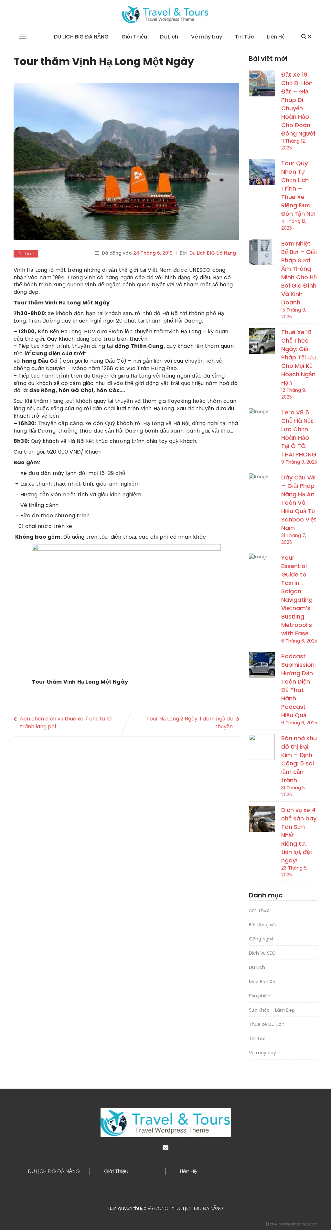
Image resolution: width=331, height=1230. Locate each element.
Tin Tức (244, 36)
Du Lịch (169, 36)
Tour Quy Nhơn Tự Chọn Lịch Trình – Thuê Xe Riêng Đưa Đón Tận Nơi (298, 188)
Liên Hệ (276, 36)
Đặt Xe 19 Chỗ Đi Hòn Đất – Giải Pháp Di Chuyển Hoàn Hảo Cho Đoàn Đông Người (298, 104)
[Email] (165, 1148)
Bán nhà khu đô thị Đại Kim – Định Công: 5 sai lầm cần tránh (299, 759)
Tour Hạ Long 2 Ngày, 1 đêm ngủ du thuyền (189, 722)
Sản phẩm (260, 996)
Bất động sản (263, 924)
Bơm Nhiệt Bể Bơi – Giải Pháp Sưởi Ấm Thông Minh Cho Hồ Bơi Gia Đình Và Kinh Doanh (299, 272)
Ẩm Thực (259, 910)
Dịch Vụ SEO (262, 953)
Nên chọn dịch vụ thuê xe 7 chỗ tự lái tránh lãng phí (66, 722)
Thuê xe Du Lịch (266, 1024)
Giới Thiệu (134, 36)
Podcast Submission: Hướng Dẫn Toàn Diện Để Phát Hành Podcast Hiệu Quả (298, 685)
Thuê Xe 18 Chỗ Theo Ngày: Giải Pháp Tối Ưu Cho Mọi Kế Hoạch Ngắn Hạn (298, 357)
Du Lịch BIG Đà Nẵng (212, 253)
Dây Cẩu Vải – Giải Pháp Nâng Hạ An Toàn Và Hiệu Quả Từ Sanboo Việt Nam (298, 502)
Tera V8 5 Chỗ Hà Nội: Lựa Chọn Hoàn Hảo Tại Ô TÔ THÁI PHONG (298, 433)
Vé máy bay (206, 36)
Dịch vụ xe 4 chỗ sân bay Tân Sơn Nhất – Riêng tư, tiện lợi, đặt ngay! (298, 835)
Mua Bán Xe (262, 981)
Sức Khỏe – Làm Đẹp (272, 1010)
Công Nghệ (261, 939)
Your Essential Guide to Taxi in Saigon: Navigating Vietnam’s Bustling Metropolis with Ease (297, 595)
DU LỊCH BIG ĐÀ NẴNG (81, 36)
